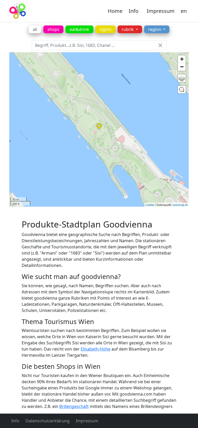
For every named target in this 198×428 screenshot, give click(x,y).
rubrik (128, 29)
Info (133, 10)
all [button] (35, 29)
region (155, 29)
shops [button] (53, 29)
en (184, 10)
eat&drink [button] (79, 29)
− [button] (182, 67)
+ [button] (182, 59)
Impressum (161, 10)
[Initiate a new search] (182, 89)
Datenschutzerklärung (48, 421)
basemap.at (180, 205)
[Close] (160, 45)
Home (115, 10)
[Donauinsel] (99, 126)
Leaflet (150, 205)
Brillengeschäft (74, 406)
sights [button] (105, 29)
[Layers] (182, 78)
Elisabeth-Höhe (95, 349)
